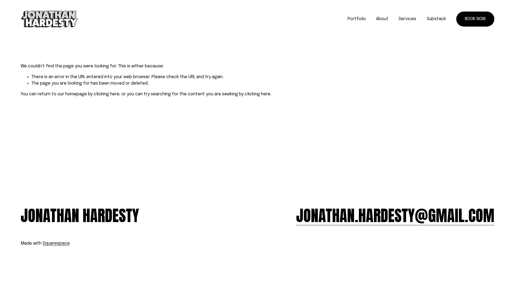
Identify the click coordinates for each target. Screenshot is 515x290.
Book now (475, 19)
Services (407, 19)
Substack (436, 19)
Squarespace (56, 243)
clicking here (106, 94)
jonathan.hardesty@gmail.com (395, 215)
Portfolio (357, 19)
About (382, 19)
